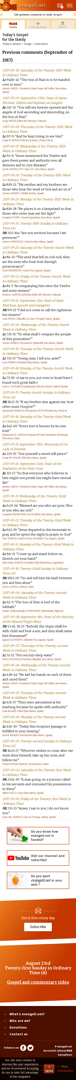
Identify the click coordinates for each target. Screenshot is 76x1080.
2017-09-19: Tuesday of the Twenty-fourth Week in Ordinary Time (37, 351)
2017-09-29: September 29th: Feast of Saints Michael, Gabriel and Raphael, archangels (34, 100)
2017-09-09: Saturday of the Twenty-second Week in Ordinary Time (34, 595)
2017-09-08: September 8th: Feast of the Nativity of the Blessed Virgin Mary (37, 619)
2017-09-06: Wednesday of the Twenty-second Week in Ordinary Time (36, 667)
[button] (70, 5)
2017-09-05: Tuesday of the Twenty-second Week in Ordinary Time (33, 695)
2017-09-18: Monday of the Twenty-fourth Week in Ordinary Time (37, 370)
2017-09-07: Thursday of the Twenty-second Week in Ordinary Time (34, 648)
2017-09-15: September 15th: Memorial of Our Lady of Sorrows (35, 446)
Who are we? (20, 1021)
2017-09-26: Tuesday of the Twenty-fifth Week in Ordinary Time (36, 177)
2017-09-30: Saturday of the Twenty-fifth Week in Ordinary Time (36, 72)
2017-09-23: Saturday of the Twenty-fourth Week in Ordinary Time (37, 250)
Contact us (19, 1034)
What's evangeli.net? (27, 1014)
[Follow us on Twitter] (30, 1048)
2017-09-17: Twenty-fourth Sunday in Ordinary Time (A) (36, 394)
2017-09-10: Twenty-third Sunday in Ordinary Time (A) (35, 571)
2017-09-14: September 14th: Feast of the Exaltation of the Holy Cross (31, 466)
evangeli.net (32, 5)
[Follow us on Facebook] (23, 1048)
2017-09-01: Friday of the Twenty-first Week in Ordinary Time (36, 801)
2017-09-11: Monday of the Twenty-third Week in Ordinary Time (37, 546)
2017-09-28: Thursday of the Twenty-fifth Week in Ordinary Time (37, 129)
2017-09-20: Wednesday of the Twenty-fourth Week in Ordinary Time (35, 327)
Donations (18, 1027)
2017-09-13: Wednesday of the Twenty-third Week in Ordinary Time (34, 498)
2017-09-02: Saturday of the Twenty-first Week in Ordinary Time (36, 772)
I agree (49, 1069)
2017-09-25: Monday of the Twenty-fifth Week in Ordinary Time (37, 201)
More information (65, 1069)
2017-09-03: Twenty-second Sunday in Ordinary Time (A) (37, 743)
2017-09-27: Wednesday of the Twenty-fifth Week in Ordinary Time (33, 148)
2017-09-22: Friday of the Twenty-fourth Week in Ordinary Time (36, 278)
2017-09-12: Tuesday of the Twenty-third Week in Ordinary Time (36, 522)
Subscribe (38, 927)
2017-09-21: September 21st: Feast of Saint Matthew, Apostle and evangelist (32, 303)
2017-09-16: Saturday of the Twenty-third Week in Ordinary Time (36, 419)
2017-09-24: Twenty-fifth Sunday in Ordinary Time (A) (35, 225)
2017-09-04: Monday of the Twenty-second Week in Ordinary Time (33, 719)
